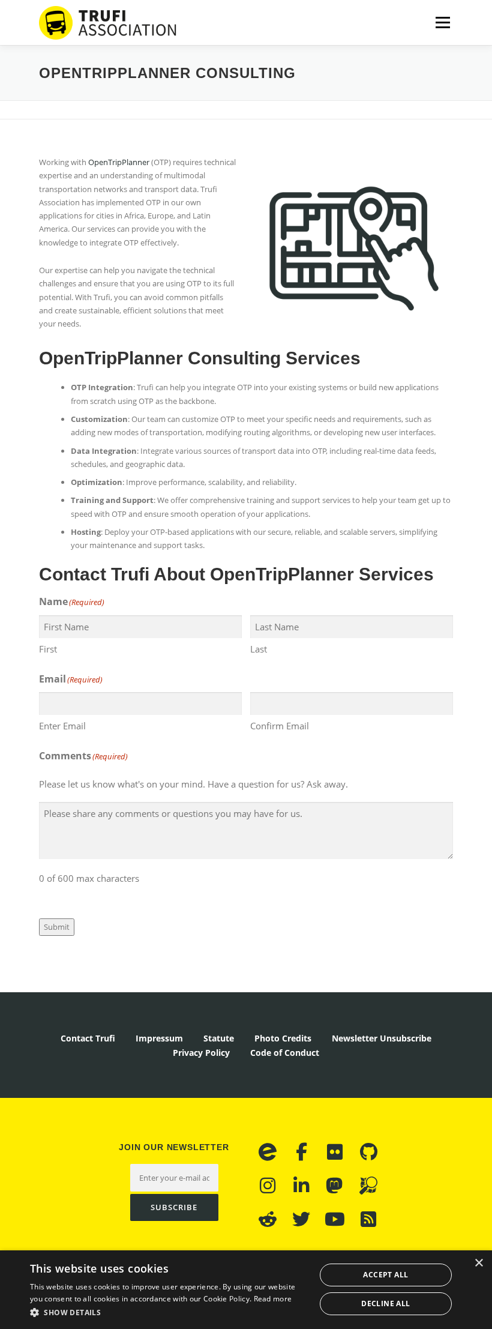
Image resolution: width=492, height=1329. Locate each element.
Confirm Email (279, 726)
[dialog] (246, 1289)
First (48, 649)
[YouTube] (335, 1219)
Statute (218, 1038)
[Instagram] (268, 1186)
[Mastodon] (335, 1186)
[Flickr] (335, 1152)
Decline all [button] (385, 1303)
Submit (57, 926)
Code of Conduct (284, 1052)
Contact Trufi (88, 1038)
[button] (168, 1312)
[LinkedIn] (301, 1186)
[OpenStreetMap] (368, 1186)
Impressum (159, 1038)
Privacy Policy (201, 1052)
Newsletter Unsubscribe (381, 1038)
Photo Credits (282, 1038)
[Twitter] (301, 1219)
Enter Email (62, 726)
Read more (273, 1299)
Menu (442, 22)
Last (258, 649)
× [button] (478, 1263)
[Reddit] (268, 1219)
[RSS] (368, 1219)
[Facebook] (301, 1152)
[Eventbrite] (268, 1152)
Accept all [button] (385, 1275)
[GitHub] (368, 1152)
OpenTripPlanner (118, 162)
